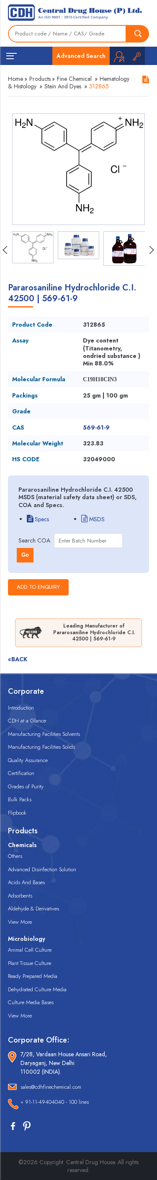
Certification (21, 773)
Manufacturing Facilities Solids (41, 747)
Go (25, 555)
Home (15, 79)
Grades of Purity (26, 786)
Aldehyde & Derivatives (33, 908)
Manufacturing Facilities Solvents (44, 734)
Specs (41, 519)
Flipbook (17, 813)
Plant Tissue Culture (29, 963)
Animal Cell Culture (29, 950)
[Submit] (137, 33)
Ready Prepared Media (32, 976)
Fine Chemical (74, 79)
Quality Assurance (28, 760)
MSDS (96, 519)
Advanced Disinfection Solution (42, 869)
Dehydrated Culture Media (37, 989)
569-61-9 (96, 427)
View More (20, 922)
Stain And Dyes (62, 86)
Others (15, 856)
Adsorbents (20, 896)
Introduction (21, 708)
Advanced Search (81, 56)
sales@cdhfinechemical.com (51, 1087)
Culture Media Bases (31, 1002)
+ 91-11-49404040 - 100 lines (55, 1102)
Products (40, 79)
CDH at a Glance (27, 721)
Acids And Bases (26, 882)
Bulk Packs (19, 799)
